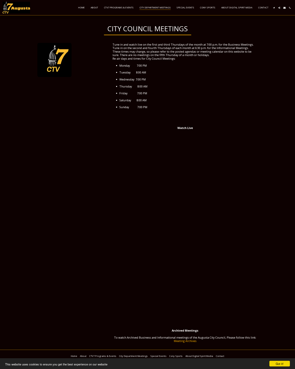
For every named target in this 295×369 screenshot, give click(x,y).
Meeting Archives (185, 341)
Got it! (280, 363)
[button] (273, 7)
